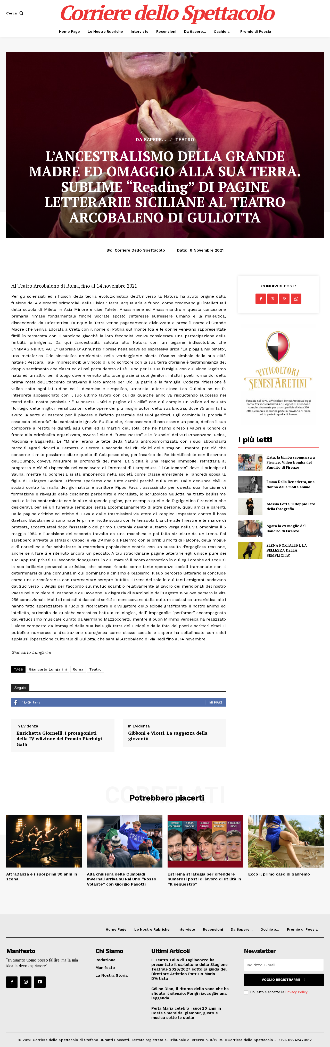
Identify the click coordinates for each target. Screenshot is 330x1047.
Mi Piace (215, 702)
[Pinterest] (284, 299)
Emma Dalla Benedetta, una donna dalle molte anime (291, 484)
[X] (272, 299)
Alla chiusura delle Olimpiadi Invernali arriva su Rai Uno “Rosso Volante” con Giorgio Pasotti (121, 879)
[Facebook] (260, 299)
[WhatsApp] (296, 299)
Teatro (184, 140)
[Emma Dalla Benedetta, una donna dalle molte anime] (250, 484)
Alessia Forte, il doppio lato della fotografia (291, 506)
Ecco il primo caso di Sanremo (279, 874)
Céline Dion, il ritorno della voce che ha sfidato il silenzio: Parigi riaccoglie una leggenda (190, 993)
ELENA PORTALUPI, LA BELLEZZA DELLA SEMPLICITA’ (287, 550)
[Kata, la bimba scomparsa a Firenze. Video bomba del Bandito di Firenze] (250, 462)
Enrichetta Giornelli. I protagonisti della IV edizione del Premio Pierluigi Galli (59, 738)
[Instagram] (25, 982)
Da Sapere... (151, 140)
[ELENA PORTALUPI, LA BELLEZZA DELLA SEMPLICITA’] (250, 550)
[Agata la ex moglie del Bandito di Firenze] (250, 528)
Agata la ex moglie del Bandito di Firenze (286, 528)
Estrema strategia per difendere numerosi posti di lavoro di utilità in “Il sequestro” (204, 879)
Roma (78, 669)
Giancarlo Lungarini (48, 669)
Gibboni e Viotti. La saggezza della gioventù (168, 735)
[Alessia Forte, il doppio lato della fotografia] (250, 506)
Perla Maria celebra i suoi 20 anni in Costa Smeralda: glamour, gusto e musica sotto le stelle (186, 1013)
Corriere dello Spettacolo (140, 250)
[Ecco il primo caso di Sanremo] (286, 841)
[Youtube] (39, 982)
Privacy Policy (296, 992)
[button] (16, 13)
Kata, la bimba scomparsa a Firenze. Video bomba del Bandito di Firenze (291, 462)
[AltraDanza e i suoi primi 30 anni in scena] (44, 841)
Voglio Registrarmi (281, 980)
